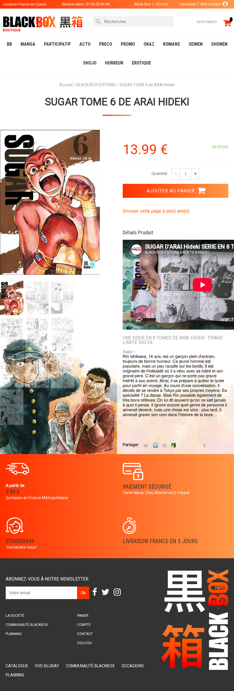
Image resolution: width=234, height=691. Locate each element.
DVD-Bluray (47, 666)
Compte (84, 625)
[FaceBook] (204, 446)
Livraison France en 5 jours (160, 541)
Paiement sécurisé (147, 486)
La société (15, 616)
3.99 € (12, 491)
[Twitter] (146, 446)
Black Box (142, 4)
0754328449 (20, 541)
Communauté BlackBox (27, 625)
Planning (14, 634)
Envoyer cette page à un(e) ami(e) (156, 211)
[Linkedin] (155, 446)
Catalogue (17, 666)
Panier (82, 616)
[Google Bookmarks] (173, 446)
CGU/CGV (84, 643)
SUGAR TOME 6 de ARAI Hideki (117, 102)
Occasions (133, 666)
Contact (162, 4)
